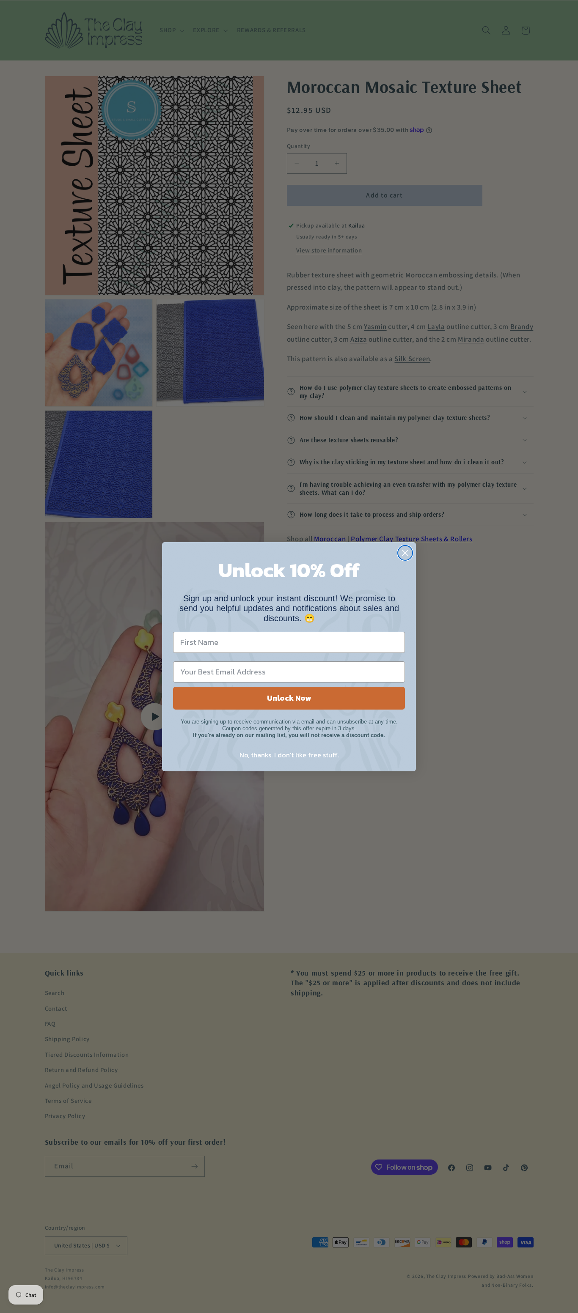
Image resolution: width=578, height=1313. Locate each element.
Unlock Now (289, 698)
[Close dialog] (405, 552)
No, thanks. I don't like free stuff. (289, 755)
